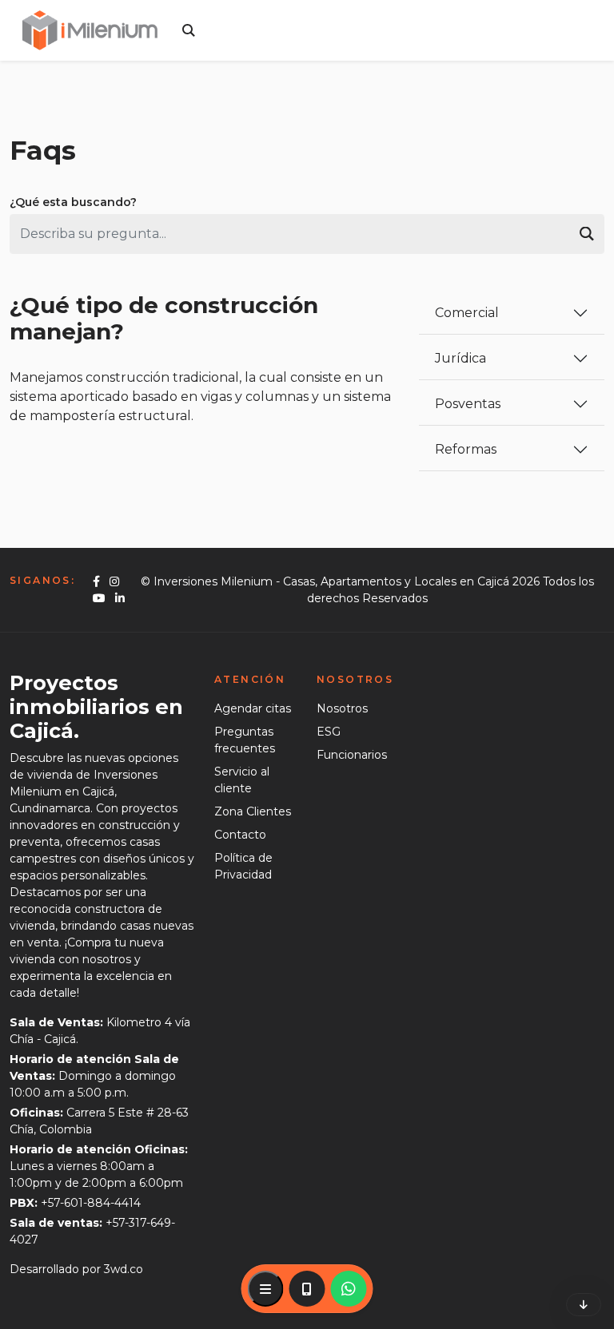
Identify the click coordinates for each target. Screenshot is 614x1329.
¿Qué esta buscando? (73, 202)
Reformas (465, 449)
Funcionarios (352, 755)
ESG (329, 731)
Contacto (240, 834)
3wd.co (123, 1269)
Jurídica (460, 358)
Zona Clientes (252, 811)
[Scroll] (583, 1304)
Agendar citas (252, 708)
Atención (249, 679)
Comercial (467, 312)
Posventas (467, 403)
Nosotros (355, 679)
